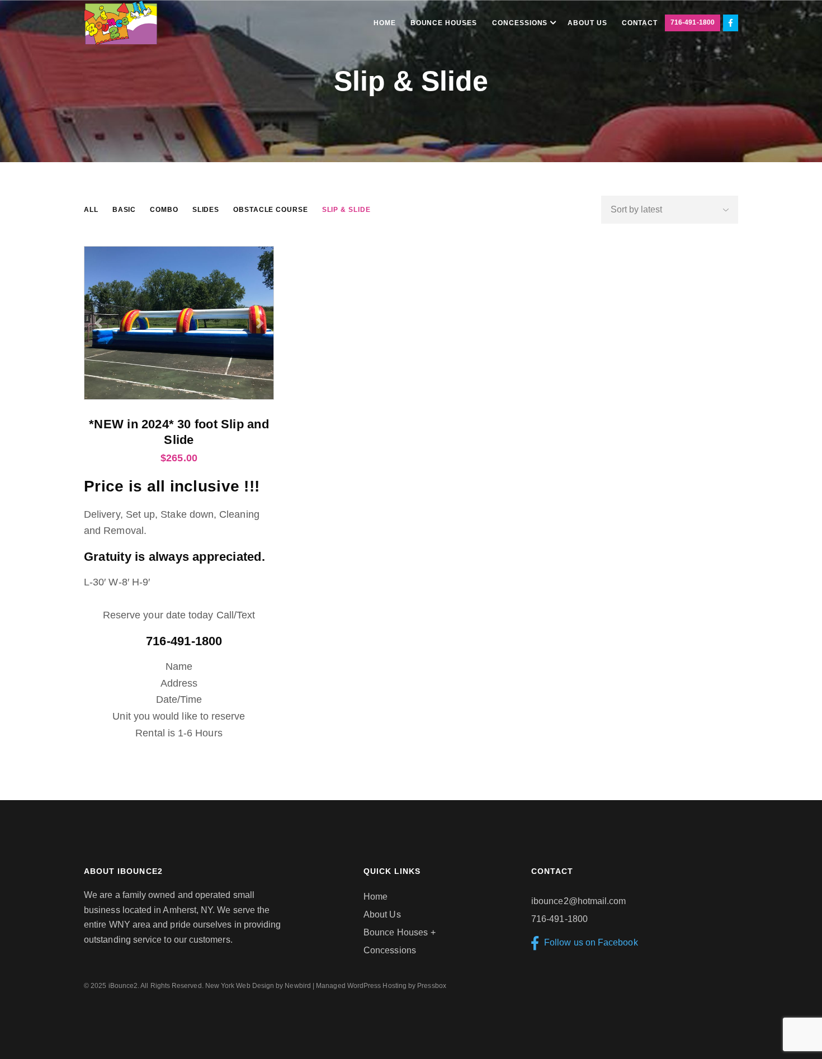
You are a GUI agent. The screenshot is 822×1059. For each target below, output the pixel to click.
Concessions (389, 950)
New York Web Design (239, 986)
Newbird (298, 986)
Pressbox (431, 986)
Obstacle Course (270, 210)
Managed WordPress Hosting (361, 986)
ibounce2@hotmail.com (578, 901)
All (91, 210)
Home (375, 896)
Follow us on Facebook (591, 942)
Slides (205, 210)
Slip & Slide (346, 210)
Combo (164, 210)
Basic (124, 210)
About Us (382, 914)
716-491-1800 (692, 22)
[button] (98, 323)
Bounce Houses (395, 932)
